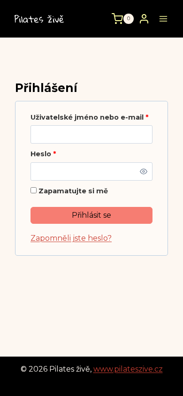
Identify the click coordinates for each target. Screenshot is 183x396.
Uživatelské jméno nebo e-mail (91, 117)
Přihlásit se (91, 215)
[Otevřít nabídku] (163, 18)
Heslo (45, 154)
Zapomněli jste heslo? (71, 238)
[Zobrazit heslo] (143, 171)
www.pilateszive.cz (128, 369)
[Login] (144, 18)
